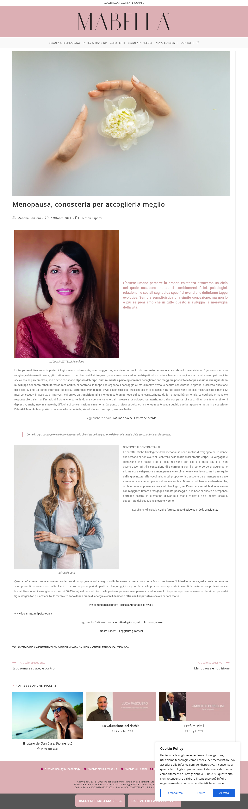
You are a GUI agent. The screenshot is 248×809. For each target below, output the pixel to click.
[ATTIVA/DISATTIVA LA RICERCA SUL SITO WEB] (198, 42)
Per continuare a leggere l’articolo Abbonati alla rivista (121, 604)
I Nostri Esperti (91, 218)
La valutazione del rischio (121, 726)
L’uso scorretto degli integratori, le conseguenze (134, 622)
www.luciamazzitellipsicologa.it (33, 613)
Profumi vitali (194, 726)
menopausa (108, 647)
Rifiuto (201, 793)
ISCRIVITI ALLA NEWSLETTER (154, 801)
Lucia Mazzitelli (92, 647)
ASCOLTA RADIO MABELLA (100, 801)
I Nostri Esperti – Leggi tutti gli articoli (121, 630)
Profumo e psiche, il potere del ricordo (134, 418)
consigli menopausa (70, 647)
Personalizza (174, 793)
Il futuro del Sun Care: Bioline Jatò (47, 743)
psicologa (123, 647)
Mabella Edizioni (29, 218)
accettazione (25, 647)
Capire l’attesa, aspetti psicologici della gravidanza (188, 509)
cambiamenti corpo (45, 647)
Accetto (224, 793)
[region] (197, 771)
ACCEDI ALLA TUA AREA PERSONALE (124, 2)
